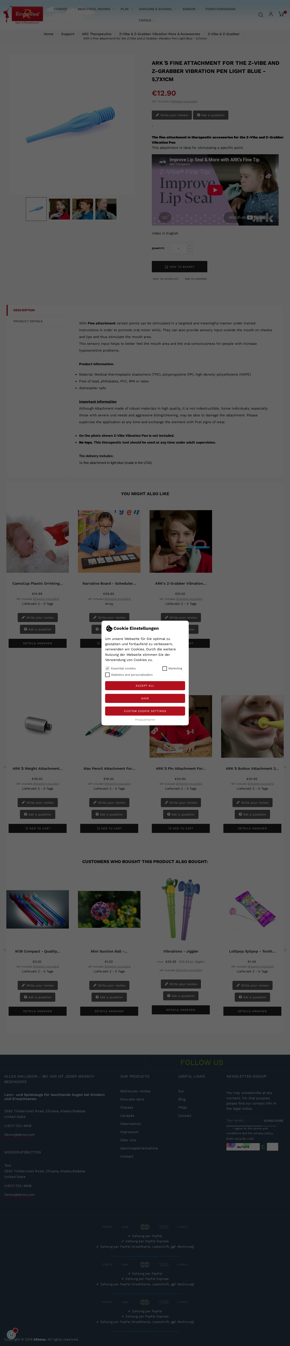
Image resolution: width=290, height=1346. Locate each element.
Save (145, 698)
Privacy (139, 719)
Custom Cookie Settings (145, 711)
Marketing (175, 668)
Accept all (145, 685)
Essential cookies (123, 668)
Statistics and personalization (132, 674)
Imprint (150, 719)
